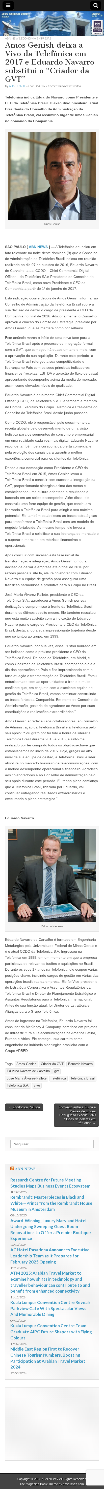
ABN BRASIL (17, 86)
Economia (28, 38)
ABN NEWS (12, 38)
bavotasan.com (73, 1484)
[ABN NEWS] (52, 23)
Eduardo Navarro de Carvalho (28, 1071)
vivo (37, 1085)
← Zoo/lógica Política (24, 1107)
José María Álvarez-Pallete (26, 1078)
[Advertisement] (47, 1423)
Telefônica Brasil (82, 1078)
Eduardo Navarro (80, 1064)
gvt (56, 1071)
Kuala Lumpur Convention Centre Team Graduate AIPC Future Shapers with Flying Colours (51, 1331)
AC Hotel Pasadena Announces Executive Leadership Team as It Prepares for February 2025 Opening (50, 1255)
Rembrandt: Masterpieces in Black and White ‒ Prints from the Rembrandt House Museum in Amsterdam (51, 1203)
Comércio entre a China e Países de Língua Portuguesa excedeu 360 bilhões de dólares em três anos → (77, 1115)
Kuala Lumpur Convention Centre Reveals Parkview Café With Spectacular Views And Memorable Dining (50, 1308)
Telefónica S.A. (18, 1085)
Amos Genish (26, 1064)
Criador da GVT (52, 1064)
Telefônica (58, 1078)
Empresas (44, 38)
